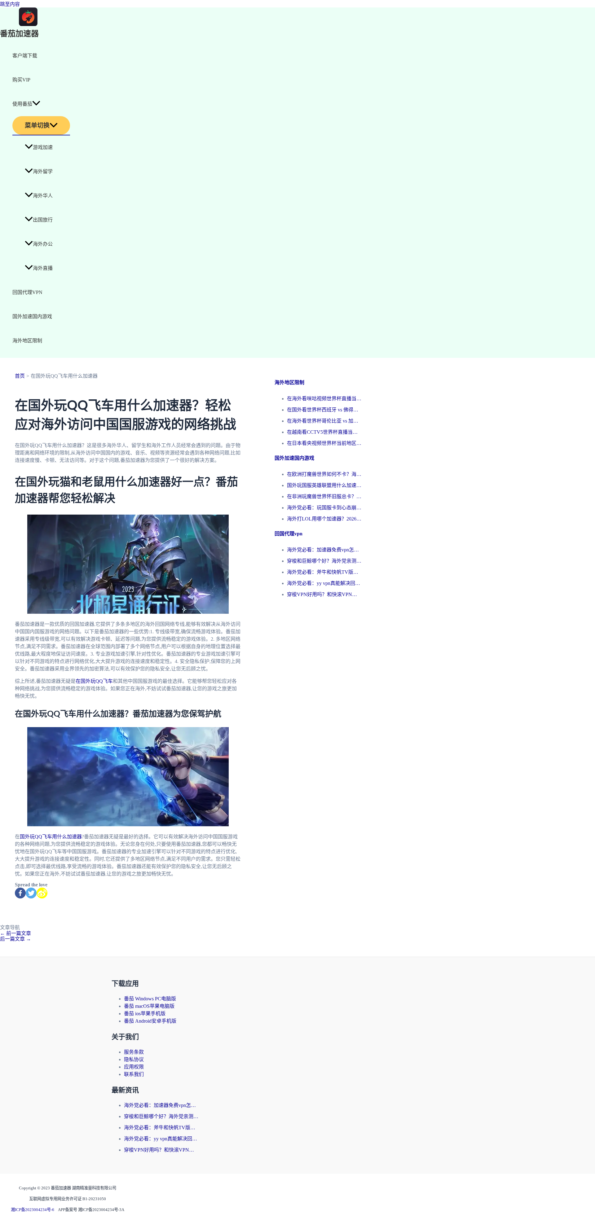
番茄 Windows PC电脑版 (150, 998)
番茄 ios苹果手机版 (144, 1013)
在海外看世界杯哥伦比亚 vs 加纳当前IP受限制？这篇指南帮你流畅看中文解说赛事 (324, 421)
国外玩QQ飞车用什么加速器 (51, 836)
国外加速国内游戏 (32, 316)
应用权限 (134, 1066)
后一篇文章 (15, 939)
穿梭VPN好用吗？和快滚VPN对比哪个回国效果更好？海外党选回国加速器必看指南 (324, 594)
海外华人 (43, 195)
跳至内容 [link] (10, 4)
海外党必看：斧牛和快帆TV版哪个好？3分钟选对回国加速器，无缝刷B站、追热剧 (324, 572)
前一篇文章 (15, 933)
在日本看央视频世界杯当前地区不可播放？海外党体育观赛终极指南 (324, 443)
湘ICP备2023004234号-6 (32, 1209)
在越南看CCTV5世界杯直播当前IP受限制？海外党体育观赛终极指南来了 (324, 432)
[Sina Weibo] (42, 893)
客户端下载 (24, 55)
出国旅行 (43, 219)
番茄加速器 (19, 34)
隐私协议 (134, 1059)
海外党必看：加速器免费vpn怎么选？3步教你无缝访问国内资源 (324, 549)
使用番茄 (22, 104)
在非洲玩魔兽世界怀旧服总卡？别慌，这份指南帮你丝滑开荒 (324, 496)
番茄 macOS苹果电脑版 (149, 1006)
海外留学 (43, 171)
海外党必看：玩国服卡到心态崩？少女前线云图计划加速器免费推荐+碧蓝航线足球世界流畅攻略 (324, 507)
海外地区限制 (27, 340)
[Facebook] (20, 893)
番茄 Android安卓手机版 (150, 1021)
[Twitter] (31, 893)
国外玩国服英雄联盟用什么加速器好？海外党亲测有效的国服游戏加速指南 (324, 485)
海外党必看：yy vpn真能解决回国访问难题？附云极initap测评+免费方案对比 (324, 583)
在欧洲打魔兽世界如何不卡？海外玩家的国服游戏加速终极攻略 (324, 474)
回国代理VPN (27, 292)
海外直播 (43, 268)
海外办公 (43, 244)
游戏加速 (43, 147)
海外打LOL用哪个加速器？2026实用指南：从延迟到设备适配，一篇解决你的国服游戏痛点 (324, 518)
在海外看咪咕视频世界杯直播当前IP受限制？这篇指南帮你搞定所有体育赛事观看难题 (324, 398)
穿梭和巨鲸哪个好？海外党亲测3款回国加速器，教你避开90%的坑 (324, 561)
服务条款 (134, 1052)
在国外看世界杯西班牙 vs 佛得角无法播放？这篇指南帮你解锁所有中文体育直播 (324, 409)
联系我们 (134, 1074)
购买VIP (21, 79)
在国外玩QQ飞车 (94, 681)
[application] (36, 104)
